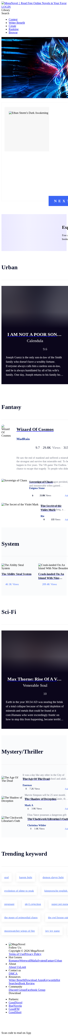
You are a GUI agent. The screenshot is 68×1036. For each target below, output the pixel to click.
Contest (13, 19)
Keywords (50, 980)
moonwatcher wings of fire (19, 930)
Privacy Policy (33, 954)
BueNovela (15, 1005)
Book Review (27, 983)
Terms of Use (16, 954)
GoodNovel (15, 1002)
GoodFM (14, 1009)
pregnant (9, 904)
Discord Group (17, 989)
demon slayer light (53, 877)
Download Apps (34, 980)
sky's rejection (33, 904)
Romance (14, 960)
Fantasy (50, 960)
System (42, 960)
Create (12, 25)
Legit (23, 967)
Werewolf (25, 960)
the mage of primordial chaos (21, 917)
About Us (14, 967)
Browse (13, 32)
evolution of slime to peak (19, 890)
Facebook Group (35, 989)
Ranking (13, 29)
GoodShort (15, 1012)
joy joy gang (52, 930)
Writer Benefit (17, 22)
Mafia (34, 960)
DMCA (13, 973)
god (6, 877)
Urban (58, 960)
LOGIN (6, 6)
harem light (25, 877)
